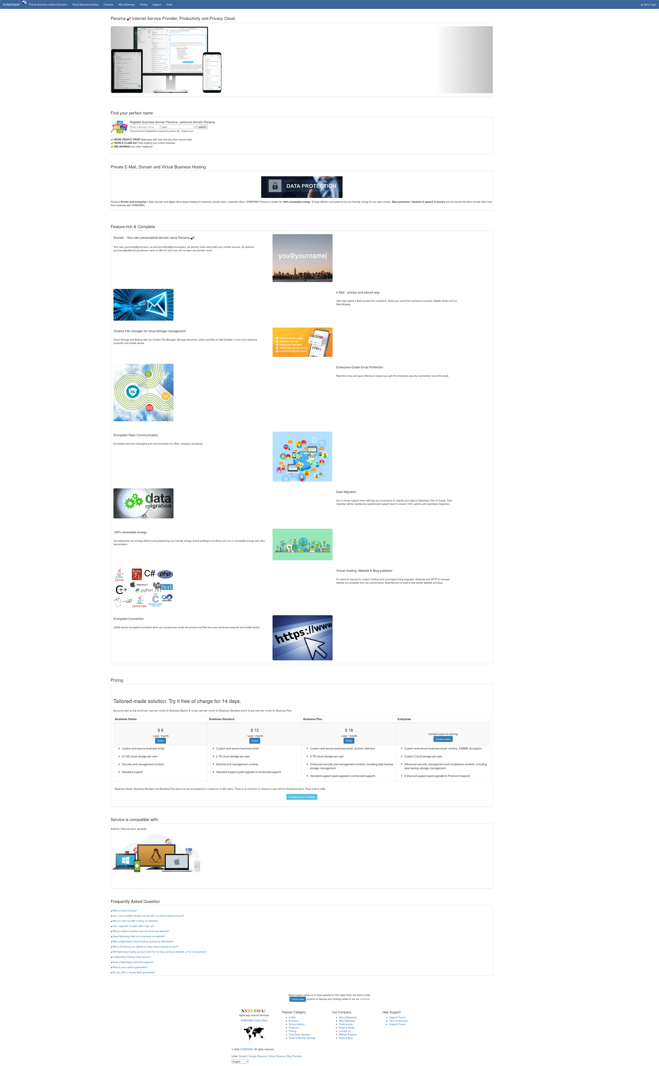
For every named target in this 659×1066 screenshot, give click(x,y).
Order (169, 4)
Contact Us (345, 1031)
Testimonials (345, 1024)
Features (108, 4)
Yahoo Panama (276, 1056)
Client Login (649, 4)
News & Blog (346, 1038)
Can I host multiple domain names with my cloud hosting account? (148, 915)
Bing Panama (294, 1056)
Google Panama (257, 1056)
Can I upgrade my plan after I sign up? (133, 926)
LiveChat (364, 999)
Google (243, 1056)
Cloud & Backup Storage (302, 1038)
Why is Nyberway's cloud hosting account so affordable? (143, 941)
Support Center (397, 1024)
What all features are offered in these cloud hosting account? (145, 946)
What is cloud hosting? (125, 910)
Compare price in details (302, 797)
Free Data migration (300, 1034)
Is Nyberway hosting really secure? (132, 957)
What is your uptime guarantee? (130, 967)
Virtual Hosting (297, 1024)
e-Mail (292, 1017)
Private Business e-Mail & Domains (48, 4)
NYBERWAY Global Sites (254, 1020)
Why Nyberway (127, 4)
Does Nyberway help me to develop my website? (139, 936)
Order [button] (160, 740)
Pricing (143, 4)
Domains (293, 1020)
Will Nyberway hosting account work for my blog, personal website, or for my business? (160, 951)
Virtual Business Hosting (85, 4)
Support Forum (397, 1017)
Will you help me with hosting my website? (135, 920)
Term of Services (398, 1020)
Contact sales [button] (443, 739)
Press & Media (347, 1027)
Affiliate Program (348, 1034)
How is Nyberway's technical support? (133, 962)
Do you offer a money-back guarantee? (134, 972)
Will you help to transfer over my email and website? (141, 931)
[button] (139, 59)
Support (157, 4)
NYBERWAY (11, 4)
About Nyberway (348, 1017)
